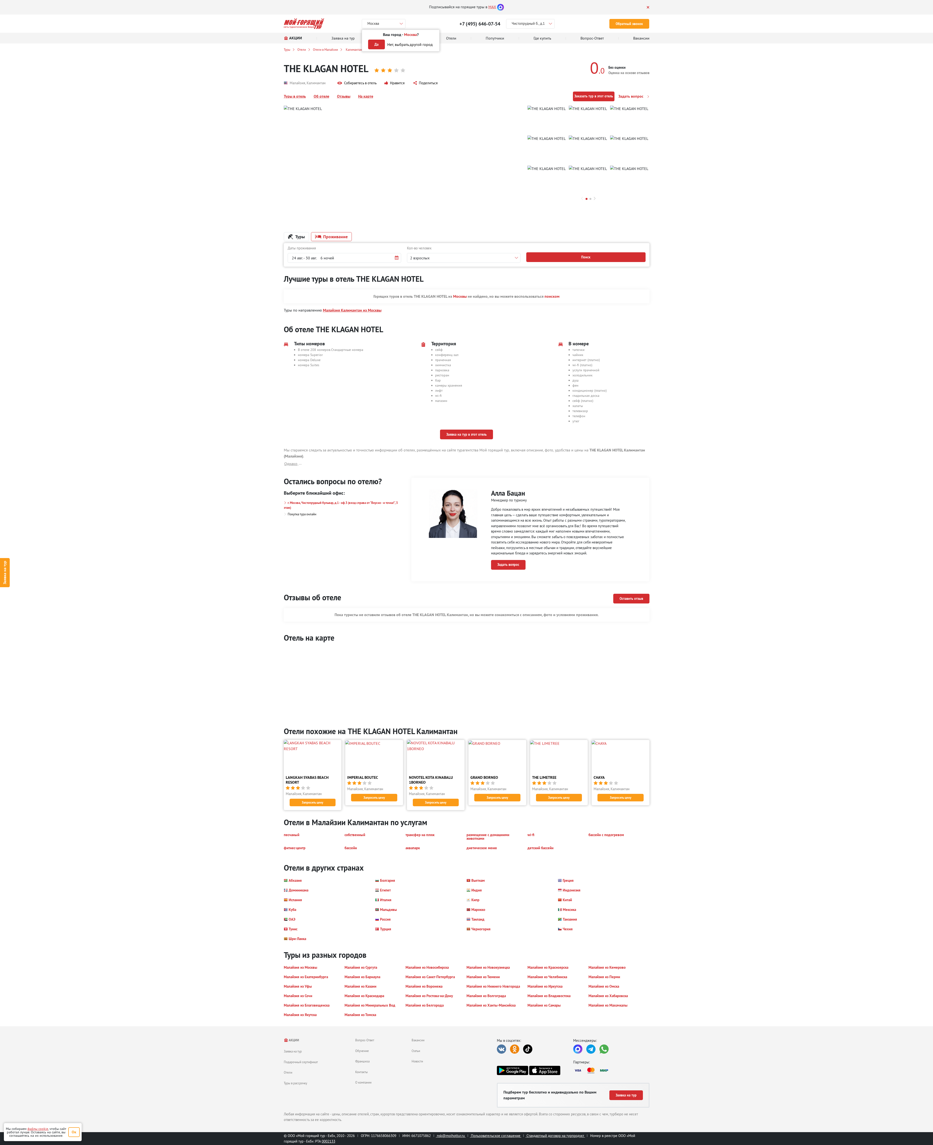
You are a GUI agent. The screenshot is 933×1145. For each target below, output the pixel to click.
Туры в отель (295, 96)
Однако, (291, 463)
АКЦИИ (293, 1040)
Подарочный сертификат (301, 1062)
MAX (492, 6)
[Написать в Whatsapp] (604, 1049)
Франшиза (362, 1061)
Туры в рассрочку (295, 1083)
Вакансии (418, 1040)
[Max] (500, 6)
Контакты (361, 1072)
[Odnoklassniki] (514, 1049)
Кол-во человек (419, 248)
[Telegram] (591, 1049)
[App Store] (544, 1070)
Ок (74, 1132)
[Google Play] (512, 1070)
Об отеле (321, 96)
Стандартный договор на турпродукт (555, 1135)
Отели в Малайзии (325, 49)
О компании (363, 1082)
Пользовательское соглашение (495, 1135)
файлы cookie (37, 1129)
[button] (357, 83)
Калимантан (353, 49)
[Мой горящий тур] (304, 23)
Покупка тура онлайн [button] (302, 514)
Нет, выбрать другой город (410, 44)
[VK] (501, 1049)
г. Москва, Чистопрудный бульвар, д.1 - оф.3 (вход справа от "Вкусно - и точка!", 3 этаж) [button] (341, 505)
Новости (417, 1061)
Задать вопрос (631, 96)
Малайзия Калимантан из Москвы (352, 310)
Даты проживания (302, 248)
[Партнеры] (611, 1070)
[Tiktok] (527, 1049)
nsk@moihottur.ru (451, 1135)
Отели (301, 49)
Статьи (416, 1051)
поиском (552, 296)
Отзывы (343, 96)
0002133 (328, 1141)
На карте (365, 96)
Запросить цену (312, 802)
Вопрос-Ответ (364, 1040)
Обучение (362, 1051)
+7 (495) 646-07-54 (479, 24)
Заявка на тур (4, 572)
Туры (287, 49)
